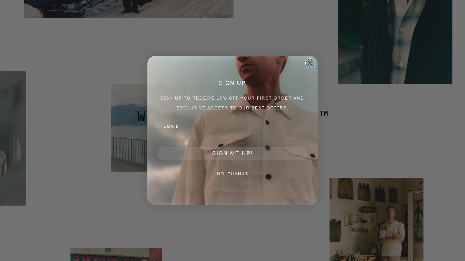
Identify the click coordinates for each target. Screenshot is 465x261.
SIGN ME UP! (232, 153)
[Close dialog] (310, 63)
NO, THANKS (232, 174)
